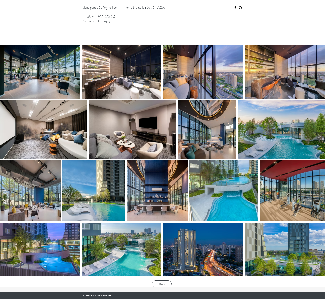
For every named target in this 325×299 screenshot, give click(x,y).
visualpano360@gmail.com (101, 7)
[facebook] (235, 7)
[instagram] (240, 7)
